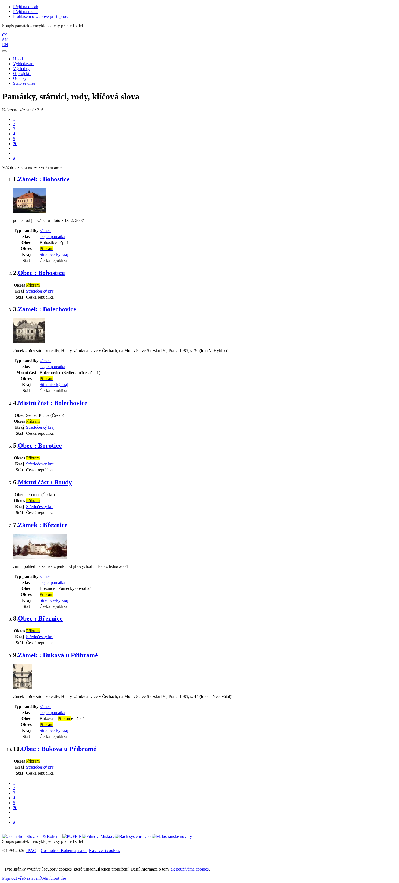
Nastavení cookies (104, 850)
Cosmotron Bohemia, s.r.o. (64, 850)
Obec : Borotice (40, 445)
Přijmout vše (13, 878)
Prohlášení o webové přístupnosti (41, 16)
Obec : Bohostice (41, 272)
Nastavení (32, 878)
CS (5, 35)
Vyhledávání (23, 63)
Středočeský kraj (54, 254)
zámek (45, 230)
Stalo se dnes (24, 83)
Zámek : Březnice (43, 524)
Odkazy (20, 78)
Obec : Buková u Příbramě (58, 748)
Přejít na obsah (25, 6)
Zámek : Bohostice (44, 179)
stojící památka (52, 236)
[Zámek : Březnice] (40, 557)
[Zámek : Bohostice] (29, 211)
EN (5, 44)
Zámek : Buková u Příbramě (58, 655)
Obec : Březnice (40, 618)
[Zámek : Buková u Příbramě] (22, 687)
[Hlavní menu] (4, 51)
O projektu (22, 73)
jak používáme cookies (189, 869)
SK (5, 39)
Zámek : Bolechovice (47, 309)
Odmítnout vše (53, 878)
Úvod (18, 59)
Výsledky (21, 68)
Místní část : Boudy (45, 482)
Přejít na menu (25, 11)
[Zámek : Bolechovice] (29, 341)
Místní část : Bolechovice (52, 402)
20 (15, 143)
